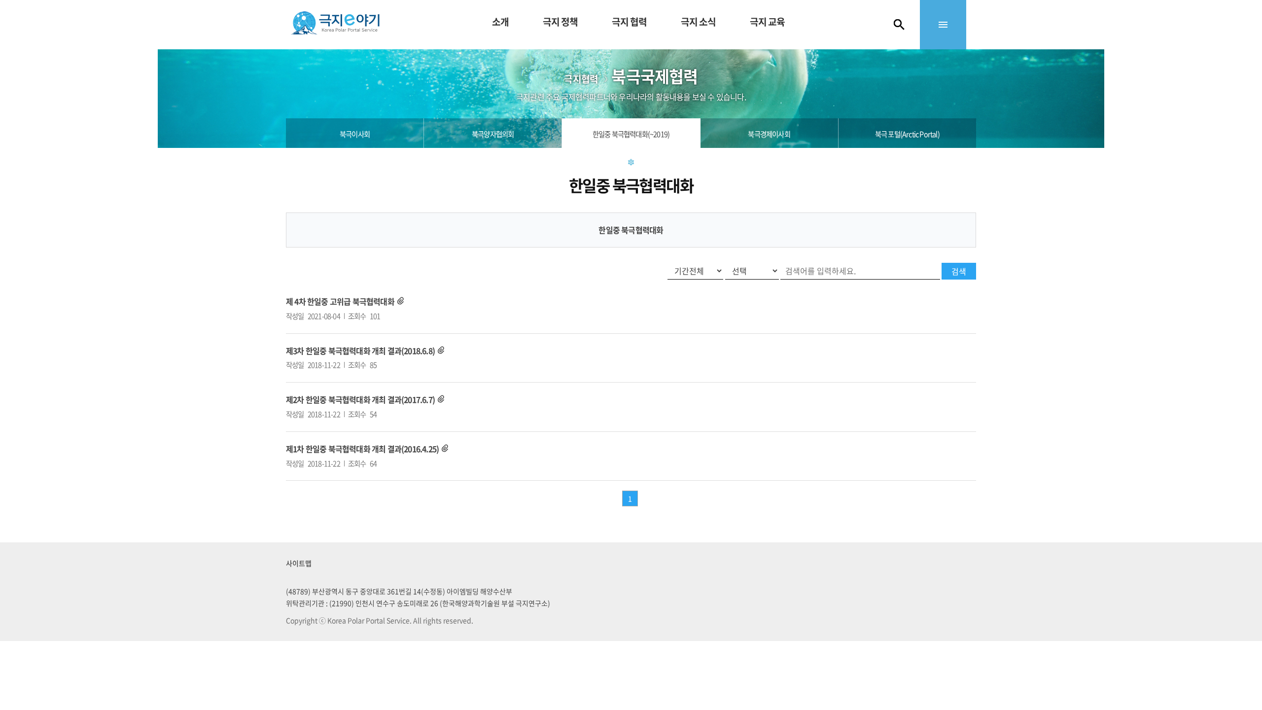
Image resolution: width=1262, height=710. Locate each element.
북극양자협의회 (493, 134)
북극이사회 (355, 134)
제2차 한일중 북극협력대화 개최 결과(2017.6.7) (360, 399)
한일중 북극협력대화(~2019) (631, 134)
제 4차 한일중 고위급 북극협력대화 (340, 301)
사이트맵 (299, 563)
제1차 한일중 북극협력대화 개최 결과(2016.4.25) (362, 449)
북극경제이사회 (769, 134)
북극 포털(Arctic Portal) (907, 134)
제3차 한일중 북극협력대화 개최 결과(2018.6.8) (360, 350)
